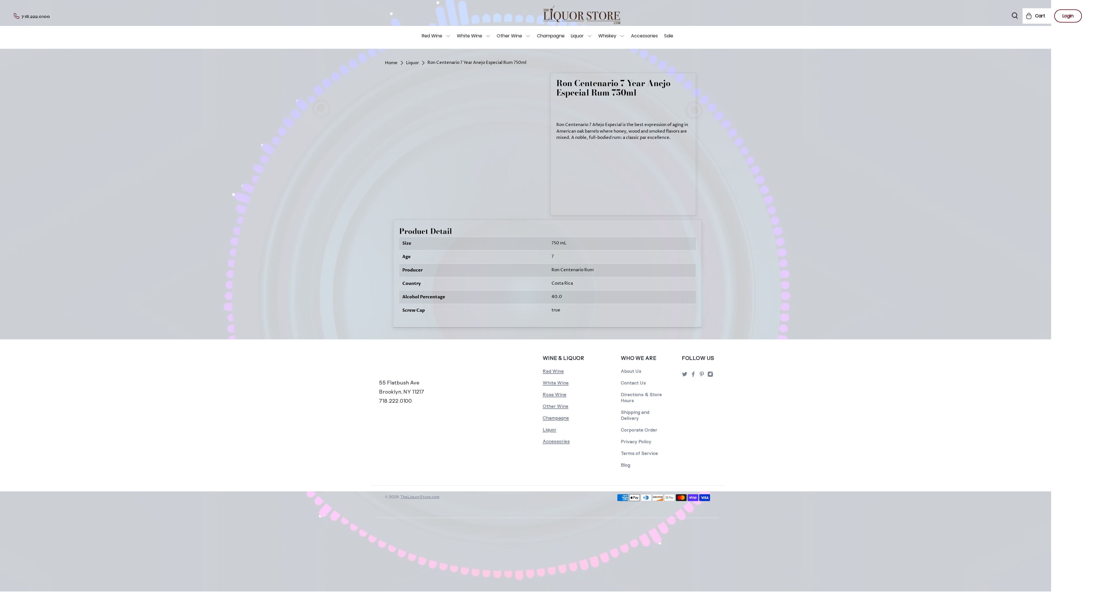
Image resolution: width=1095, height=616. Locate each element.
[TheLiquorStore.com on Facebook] (693, 375)
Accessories (644, 36)
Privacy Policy (636, 441)
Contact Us (633, 383)
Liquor (577, 36)
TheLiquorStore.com (419, 497)
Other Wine (509, 36)
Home (391, 63)
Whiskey (607, 36)
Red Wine (432, 36)
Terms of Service (639, 453)
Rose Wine (554, 394)
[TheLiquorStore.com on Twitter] (685, 375)
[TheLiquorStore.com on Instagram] (710, 375)
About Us (631, 371)
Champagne (551, 36)
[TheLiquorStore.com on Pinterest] (702, 375)
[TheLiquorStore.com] (418, 366)
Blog (625, 465)
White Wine (469, 36)
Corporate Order (639, 430)
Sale (668, 36)
